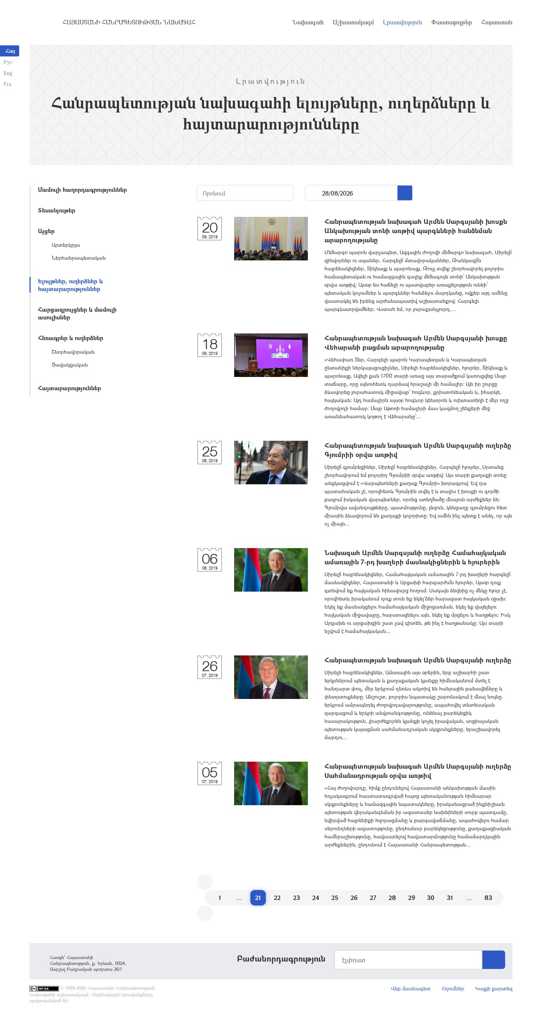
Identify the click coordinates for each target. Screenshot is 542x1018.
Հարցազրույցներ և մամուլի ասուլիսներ (77, 313)
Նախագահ (308, 22)
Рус (8, 61)
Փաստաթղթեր (451, 22)
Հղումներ (453, 988)
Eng (8, 72)
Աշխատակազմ (353, 22)
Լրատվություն (402, 22)
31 (450, 897)
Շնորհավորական (73, 351)
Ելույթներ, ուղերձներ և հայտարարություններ (70, 284)
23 (296, 897)
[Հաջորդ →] (205, 913)
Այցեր (46, 231)
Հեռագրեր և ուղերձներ (70, 338)
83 (488, 897)
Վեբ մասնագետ (411, 988)
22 (277, 897)
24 (315, 897)
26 (354, 897)
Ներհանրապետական (79, 257)
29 (411, 897)
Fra (7, 83)
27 (373, 897)
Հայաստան (497, 22)
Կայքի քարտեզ (494, 988)
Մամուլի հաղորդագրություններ (82, 189)
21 (258, 897)
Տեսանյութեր (56, 210)
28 (392, 897)
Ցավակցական (70, 364)
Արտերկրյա (66, 244)
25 (334, 897)
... (314, 193)
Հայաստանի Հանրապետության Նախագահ (129, 22)
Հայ (10, 50)
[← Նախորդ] (205, 882)
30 (430, 897)
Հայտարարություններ (69, 388)
